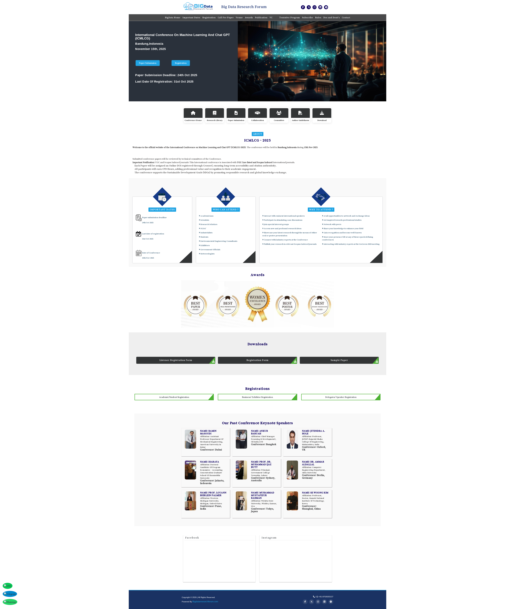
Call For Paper (226, 17)
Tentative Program (289, 17)
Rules (318, 17)
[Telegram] (330, 601)
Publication (261, 17)
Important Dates (191, 17)
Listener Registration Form (175, 360)
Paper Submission (147, 63)
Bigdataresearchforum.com (205, 601)
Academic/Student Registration (174, 397)
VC (271, 17)
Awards (249, 17)
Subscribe (307, 17)
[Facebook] (305, 601)
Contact (346, 17)
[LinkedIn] (324, 601)
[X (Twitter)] (311, 601)
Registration (209, 17)
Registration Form (257, 360)
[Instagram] (318, 601)
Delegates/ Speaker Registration (340, 397)
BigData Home (172, 17)
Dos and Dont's (331, 17)
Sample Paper (339, 360)
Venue (239, 17)
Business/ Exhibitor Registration (257, 397)
